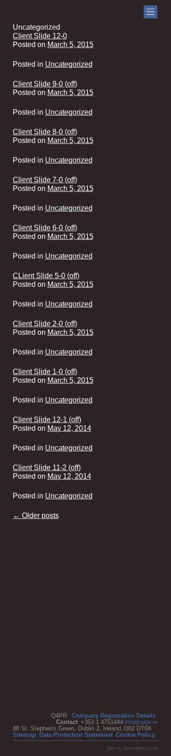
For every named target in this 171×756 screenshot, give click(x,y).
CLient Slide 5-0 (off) (46, 276)
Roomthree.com (141, 748)
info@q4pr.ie (140, 722)
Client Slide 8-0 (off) (45, 132)
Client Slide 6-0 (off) (45, 228)
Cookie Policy (135, 734)
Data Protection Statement (76, 734)
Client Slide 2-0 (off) (45, 324)
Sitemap (24, 734)
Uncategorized (69, 64)
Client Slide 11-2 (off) (47, 467)
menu (150, 11)
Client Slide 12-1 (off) (47, 419)
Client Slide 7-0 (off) (45, 180)
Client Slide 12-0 (40, 36)
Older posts (36, 515)
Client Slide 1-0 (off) (45, 371)
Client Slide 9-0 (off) (45, 84)
